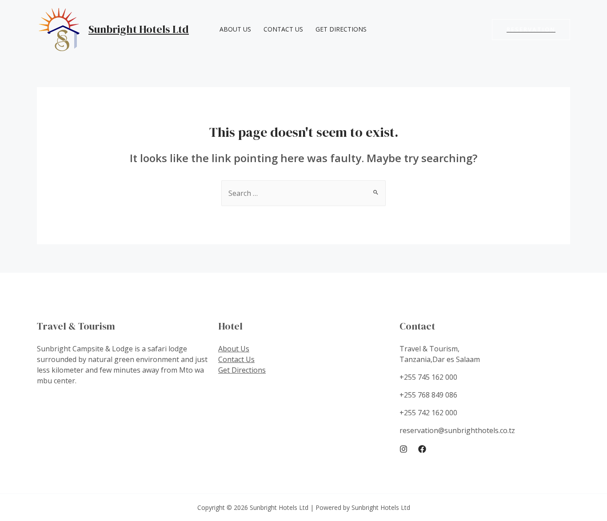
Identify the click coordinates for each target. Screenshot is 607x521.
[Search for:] (303, 193)
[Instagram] (403, 449)
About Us (235, 29)
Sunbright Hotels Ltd (138, 29)
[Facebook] (422, 449)
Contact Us (283, 29)
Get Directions (341, 29)
